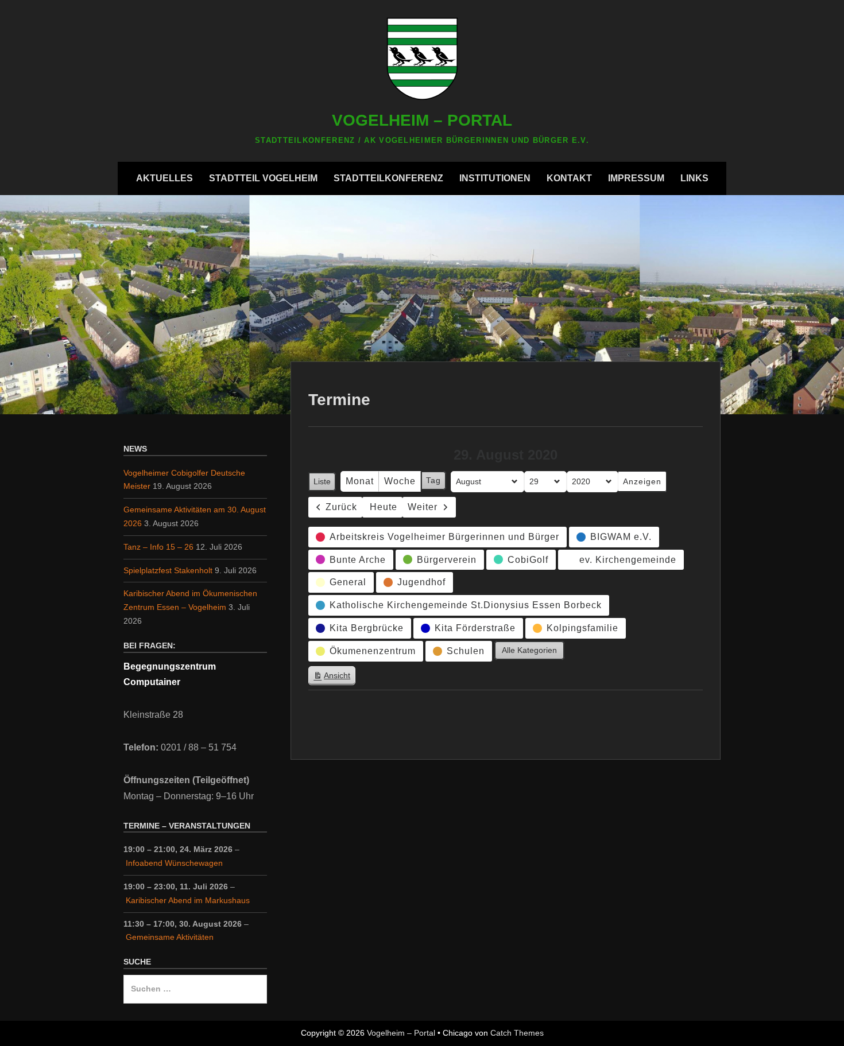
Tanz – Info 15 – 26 (158, 546)
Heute (383, 507)
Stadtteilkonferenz (388, 178)
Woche (400, 481)
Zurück (341, 507)
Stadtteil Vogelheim (263, 178)
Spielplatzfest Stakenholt (167, 570)
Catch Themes (517, 1032)
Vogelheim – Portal (422, 120)
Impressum (636, 178)
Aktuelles (164, 178)
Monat (360, 481)
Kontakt (569, 178)
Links (694, 178)
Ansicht (334, 678)
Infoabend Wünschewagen (174, 863)
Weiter (423, 507)
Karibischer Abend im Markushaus (188, 900)
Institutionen (495, 178)
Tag (433, 480)
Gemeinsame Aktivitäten (170, 937)
